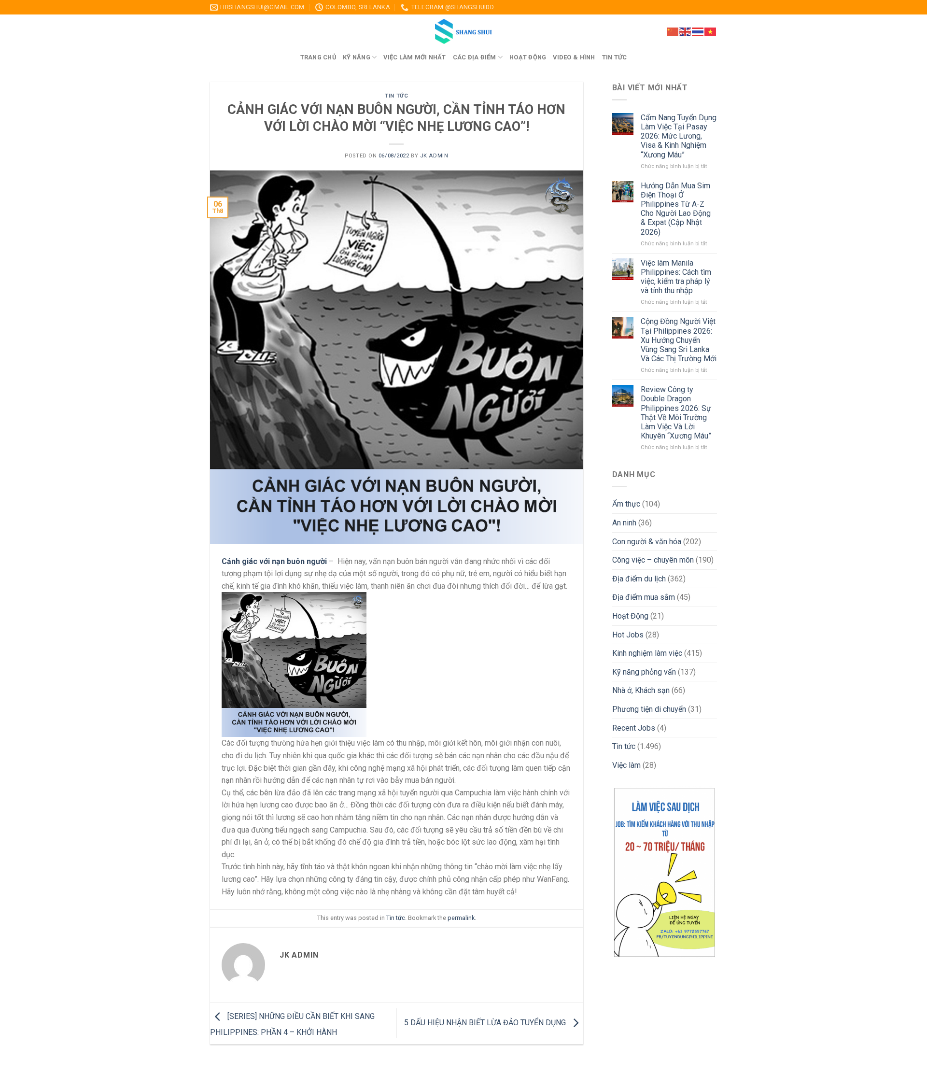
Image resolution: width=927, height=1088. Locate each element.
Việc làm (626, 765)
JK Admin (434, 156)
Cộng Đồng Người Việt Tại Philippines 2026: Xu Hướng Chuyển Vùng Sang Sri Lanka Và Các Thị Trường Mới (678, 340)
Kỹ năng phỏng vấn (644, 672)
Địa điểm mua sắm (643, 597)
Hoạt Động (630, 616)
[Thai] (698, 31)
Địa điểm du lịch (639, 578)
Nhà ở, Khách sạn (641, 690)
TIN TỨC (614, 57)
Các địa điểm (474, 57)
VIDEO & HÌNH (574, 57)
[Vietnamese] (710, 31)
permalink (461, 917)
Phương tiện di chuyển (649, 709)
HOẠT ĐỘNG (527, 57)
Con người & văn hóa (646, 541)
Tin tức (396, 96)
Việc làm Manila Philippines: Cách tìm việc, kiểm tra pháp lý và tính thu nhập (676, 277)
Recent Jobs (633, 728)
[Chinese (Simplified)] (673, 31)
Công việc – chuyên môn (653, 560)
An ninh (624, 522)
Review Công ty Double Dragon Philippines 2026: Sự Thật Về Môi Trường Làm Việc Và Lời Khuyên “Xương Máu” (676, 412)
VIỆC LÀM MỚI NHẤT (414, 57)
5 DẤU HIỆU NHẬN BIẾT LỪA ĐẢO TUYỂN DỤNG (486, 1022)
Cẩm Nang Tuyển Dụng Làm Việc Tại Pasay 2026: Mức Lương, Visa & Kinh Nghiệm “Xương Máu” (678, 136)
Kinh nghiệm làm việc (647, 653)
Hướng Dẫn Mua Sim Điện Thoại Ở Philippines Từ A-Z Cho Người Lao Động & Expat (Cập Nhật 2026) (676, 209)
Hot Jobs (628, 634)
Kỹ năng (356, 57)
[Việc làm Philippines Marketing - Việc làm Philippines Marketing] (463, 31)
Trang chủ (318, 57)
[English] (685, 31)
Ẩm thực (626, 504)
